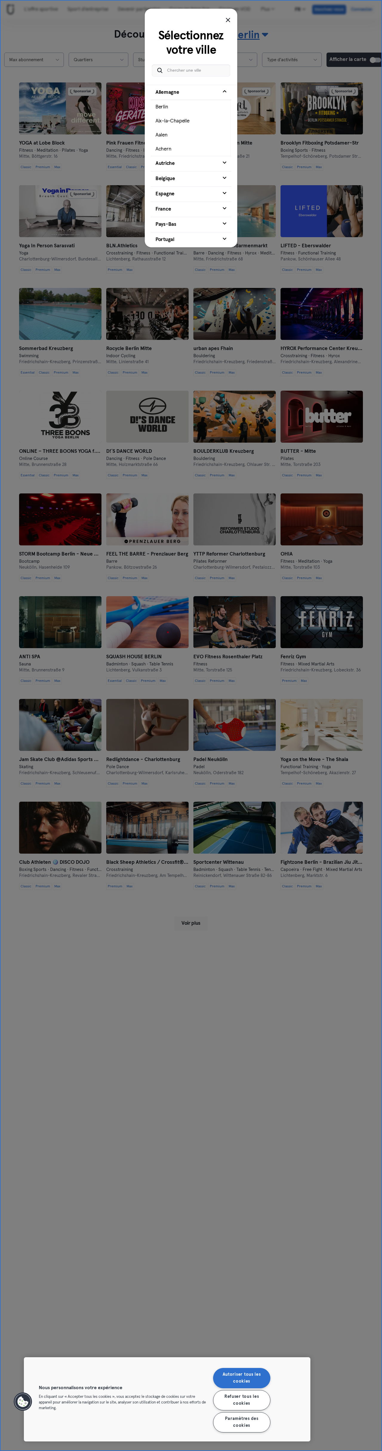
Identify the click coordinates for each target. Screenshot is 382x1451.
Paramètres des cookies (241, 1422)
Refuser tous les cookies (241, 1400)
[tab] (191, 120)
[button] (23, 1401)
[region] (167, 1399)
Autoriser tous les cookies (242, 1377)
